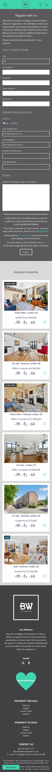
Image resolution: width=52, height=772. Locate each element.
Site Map (28, 769)
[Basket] (40, 4)
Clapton (26, 708)
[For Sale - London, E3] (26, 447)
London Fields (26, 711)
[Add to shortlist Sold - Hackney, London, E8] (45, 576)
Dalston (26, 714)
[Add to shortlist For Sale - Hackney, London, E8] (45, 373)
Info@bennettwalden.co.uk (27, 751)
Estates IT (20, 769)
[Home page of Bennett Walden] (25, 7)
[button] (26, 61)
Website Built (30, 767)
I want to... (6, 118)
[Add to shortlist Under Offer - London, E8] (45, 322)
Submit (26, 252)
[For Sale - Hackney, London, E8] (26, 346)
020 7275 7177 (27, 748)
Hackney (26, 705)
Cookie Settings (44, 769)
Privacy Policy (25, 235)
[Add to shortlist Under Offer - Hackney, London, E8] (45, 424)
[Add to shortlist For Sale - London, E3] (45, 475)
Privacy (35, 769)
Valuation (11, 767)
